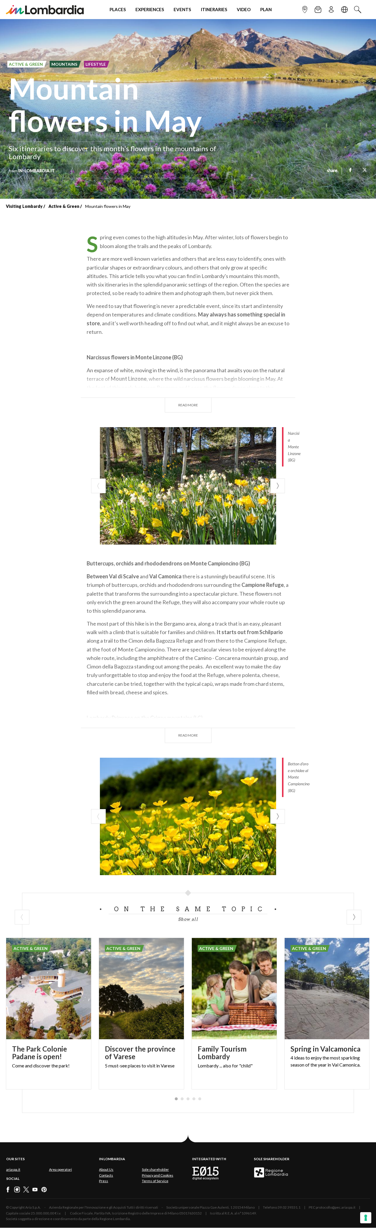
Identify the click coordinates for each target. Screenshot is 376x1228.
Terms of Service (155, 1181)
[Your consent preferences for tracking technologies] (365, 1217)
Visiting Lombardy (24, 206)
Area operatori (60, 1169)
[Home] (45, 9)
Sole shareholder (155, 1169)
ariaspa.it (13, 1169)
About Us (106, 1169)
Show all (188, 919)
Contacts (106, 1175)
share (332, 171)
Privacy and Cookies (157, 1175)
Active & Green (63, 206)
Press (103, 1181)
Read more (188, 405)
